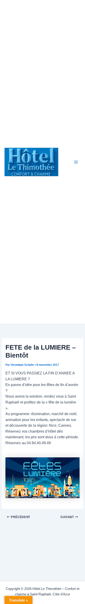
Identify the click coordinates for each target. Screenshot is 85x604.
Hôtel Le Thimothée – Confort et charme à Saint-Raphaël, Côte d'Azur (64, 162)
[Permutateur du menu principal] (76, 162)
